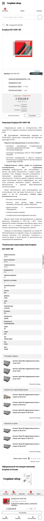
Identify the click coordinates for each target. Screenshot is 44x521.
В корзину (32, 115)
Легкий (6, 318)
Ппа (5, 333)
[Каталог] (3, 3)
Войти (22, 11)
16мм (5, 297)
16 (5, 287)
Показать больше (34, 384)
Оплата (14, 494)
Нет (5, 292)
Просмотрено (32, 518)
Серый (6, 349)
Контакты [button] (5, 11)
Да (5, 303)
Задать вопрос (43, 260)
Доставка (22, 494)
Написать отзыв (34, 461)
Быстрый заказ (13, 115)
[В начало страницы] (40, 517)
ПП (7, 25)
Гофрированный (9, 323)
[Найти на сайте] (40, 17)
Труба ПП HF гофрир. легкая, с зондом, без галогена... (24, 504)
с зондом (7, 308)
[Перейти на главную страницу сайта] (16, 3)
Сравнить (5, 518)
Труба (6, 344)
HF (5, 328)
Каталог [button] (6, 494)
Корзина (39, 11)
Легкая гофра (8, 339)
